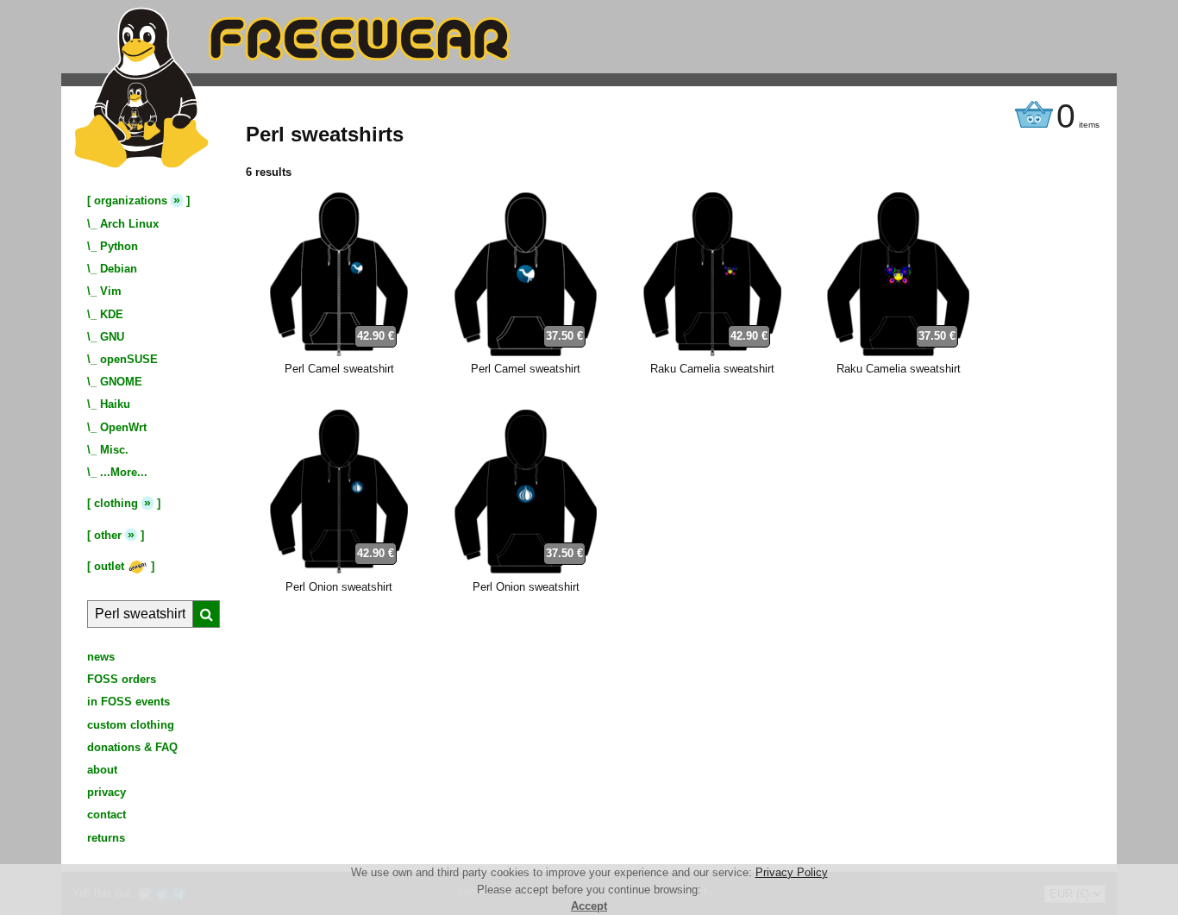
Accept (589, 905)
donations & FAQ (132, 747)
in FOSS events (128, 701)
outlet (111, 566)
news (101, 656)
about (102, 769)
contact (106, 814)
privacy (106, 792)
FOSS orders (121, 679)
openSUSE (129, 359)
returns (106, 837)
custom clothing (130, 724)
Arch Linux (129, 223)
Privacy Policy (791, 872)
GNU (112, 336)
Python (119, 246)
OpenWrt (123, 427)
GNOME (121, 381)
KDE (111, 314)
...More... (123, 472)
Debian (118, 268)
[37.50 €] (525, 352)
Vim (111, 291)
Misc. (114, 449)
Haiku (115, 404)
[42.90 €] (339, 352)
